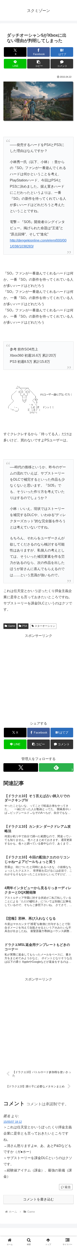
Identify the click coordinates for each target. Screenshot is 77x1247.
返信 (68, 1187)
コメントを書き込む (38, 1199)
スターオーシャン (45, 625)
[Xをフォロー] (20, 767)
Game (11, 625)
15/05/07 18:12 (12, 1121)
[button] (38, 64)
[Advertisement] (38, 677)
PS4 (24, 625)
